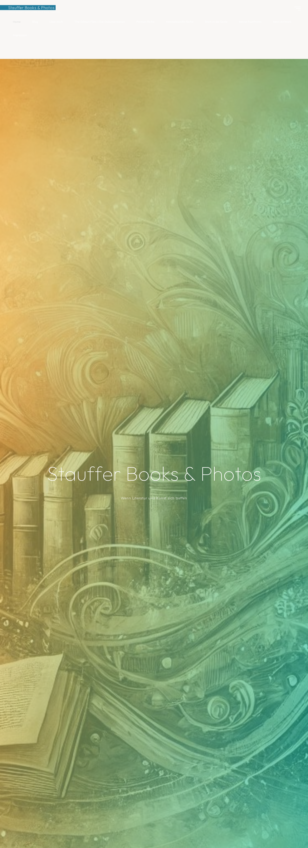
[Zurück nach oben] (294, 834)
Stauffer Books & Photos (31, 7)
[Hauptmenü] (297, 8)
